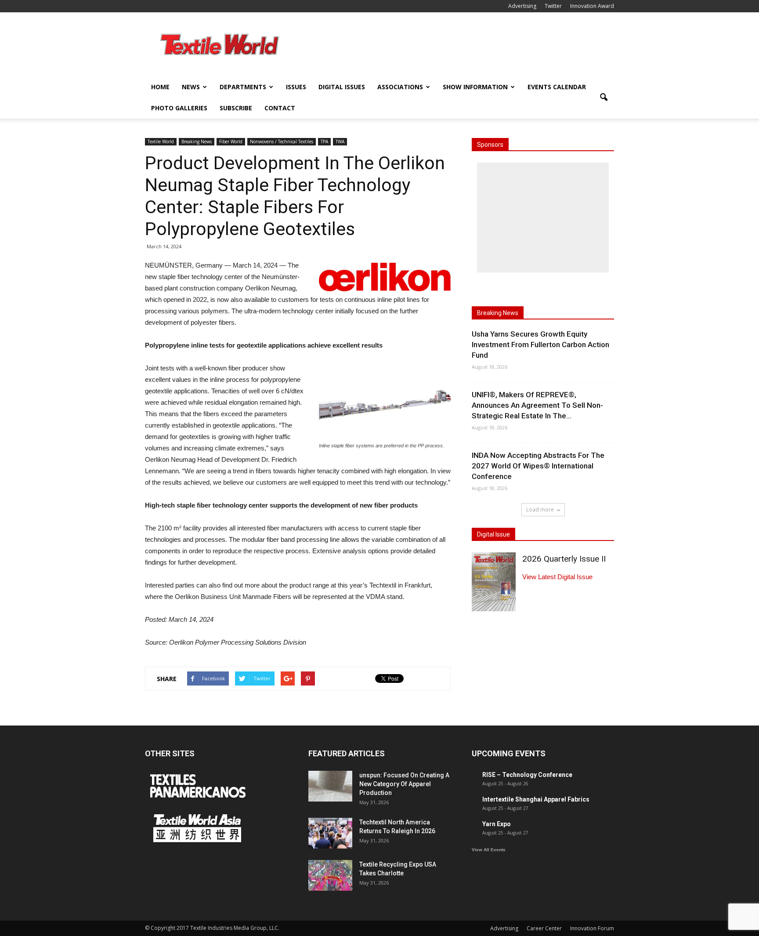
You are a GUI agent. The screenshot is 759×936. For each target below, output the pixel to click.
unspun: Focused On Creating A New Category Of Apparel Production (404, 784)
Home (160, 87)
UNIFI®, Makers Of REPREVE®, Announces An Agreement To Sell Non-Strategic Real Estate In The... (537, 405)
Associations (400, 87)
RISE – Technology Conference (527, 774)
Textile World (161, 141)
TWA (340, 141)
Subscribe (236, 108)
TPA (324, 141)
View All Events (489, 849)
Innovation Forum (592, 928)
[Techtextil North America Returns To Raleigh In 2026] (330, 833)
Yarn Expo (496, 823)
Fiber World (230, 141)
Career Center (544, 928)
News (191, 87)
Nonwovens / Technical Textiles (281, 141)
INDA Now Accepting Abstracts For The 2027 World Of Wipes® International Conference (538, 466)
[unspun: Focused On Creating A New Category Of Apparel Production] (330, 786)
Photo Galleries (179, 108)
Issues (296, 87)
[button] (603, 97)
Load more (540, 509)
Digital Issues (341, 87)
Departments (243, 87)
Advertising (522, 6)
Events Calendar (557, 87)
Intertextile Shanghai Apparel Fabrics (535, 799)
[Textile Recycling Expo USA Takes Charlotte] (330, 875)
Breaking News (196, 141)
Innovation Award (592, 6)
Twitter (553, 6)
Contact (279, 108)
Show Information (475, 87)
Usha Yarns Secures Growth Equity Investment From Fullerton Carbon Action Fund (540, 344)
